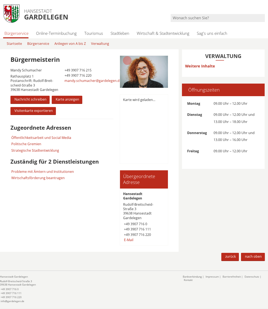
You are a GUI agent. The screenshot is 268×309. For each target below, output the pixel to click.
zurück (230, 256)
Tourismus (93, 33)
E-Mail (128, 240)
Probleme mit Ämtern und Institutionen (42, 171)
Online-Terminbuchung (56, 33)
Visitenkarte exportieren (33, 110)
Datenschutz (252, 276)
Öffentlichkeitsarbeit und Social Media (41, 138)
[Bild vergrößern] (144, 72)
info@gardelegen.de (12, 301)
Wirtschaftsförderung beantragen (38, 178)
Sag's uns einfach (212, 33)
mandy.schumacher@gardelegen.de (92, 80)
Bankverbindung (192, 276)
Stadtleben (120, 33)
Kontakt (188, 280)
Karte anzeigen (67, 99)
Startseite (14, 43)
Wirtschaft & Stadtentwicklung (163, 33)
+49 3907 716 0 (135, 224)
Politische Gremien (26, 144)
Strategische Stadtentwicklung (35, 150)
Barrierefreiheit (232, 276)
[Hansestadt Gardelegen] (144, 217)
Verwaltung (100, 43)
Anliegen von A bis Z (70, 43)
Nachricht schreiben (30, 99)
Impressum (212, 276)
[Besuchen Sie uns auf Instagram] (264, 8)
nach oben (253, 256)
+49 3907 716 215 (77, 70)
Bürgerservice (16, 33)
